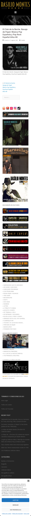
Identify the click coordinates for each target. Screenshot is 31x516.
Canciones (4, 467)
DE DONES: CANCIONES (10, 287)
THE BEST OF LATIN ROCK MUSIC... (14, 323)
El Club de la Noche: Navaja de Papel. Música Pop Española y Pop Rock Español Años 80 (9, 87)
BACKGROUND (8, 297)
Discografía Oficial (6, 476)
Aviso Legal (26, 513)
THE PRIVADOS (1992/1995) (11, 355)
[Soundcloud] (4, 108)
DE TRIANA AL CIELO (10, 312)
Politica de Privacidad (7, 409)
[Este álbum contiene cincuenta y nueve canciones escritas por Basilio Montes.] (15, 218)
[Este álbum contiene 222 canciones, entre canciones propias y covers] (15, 226)
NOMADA (6, 304)
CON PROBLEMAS (9, 291)
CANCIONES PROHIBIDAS (11, 289)
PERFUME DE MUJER (9, 325)
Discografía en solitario (7, 473)
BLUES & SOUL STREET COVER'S (13, 316)
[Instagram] (15, 108)
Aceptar (15, 500)
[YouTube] (7, 108)
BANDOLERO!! (8, 327)
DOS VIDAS (7, 302)
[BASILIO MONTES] (15, 6)
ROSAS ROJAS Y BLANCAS (11, 293)
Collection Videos (6, 470)
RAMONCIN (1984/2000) (10, 351)
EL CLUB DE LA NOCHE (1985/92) (13, 353)
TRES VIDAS (7, 295)
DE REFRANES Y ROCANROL (12, 314)
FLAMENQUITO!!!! (8, 320)
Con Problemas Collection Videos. (10, 450)
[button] (28, 481)
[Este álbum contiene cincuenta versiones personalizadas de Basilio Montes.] (15, 233)
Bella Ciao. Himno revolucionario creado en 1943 (15, 447)
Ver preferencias (15, 510)
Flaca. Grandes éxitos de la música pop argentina (15, 444)
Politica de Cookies (6, 405)
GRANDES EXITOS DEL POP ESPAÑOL (14, 318)
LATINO (6, 306)
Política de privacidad (17, 513)
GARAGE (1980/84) (9, 349)
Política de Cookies (6, 513)
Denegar (15, 505)
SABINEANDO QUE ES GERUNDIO (13, 285)
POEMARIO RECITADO (10, 329)
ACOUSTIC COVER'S (9, 310)
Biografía (3, 464)
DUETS (5, 300)
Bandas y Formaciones (7, 461)
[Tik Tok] (19, 108)
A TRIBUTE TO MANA (10, 308)
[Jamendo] (11, 108)
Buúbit (23, 40)
